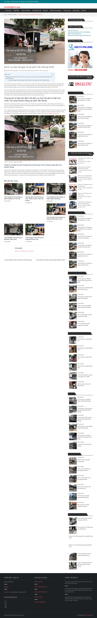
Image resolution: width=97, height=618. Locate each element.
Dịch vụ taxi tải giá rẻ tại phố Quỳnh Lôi (84, 487)
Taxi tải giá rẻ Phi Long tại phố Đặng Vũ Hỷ (50, 260)
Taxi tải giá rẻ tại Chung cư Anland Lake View (13, 238)
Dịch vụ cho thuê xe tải (40, 586)
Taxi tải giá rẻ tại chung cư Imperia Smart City (34, 238)
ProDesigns (89, 615)
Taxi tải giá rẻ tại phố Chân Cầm (84, 366)
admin (16, 70)
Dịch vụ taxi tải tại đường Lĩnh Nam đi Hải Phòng (84, 306)
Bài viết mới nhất (25, 70)
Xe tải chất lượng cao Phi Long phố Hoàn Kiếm (84, 554)
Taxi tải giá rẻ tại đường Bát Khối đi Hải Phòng (85, 288)
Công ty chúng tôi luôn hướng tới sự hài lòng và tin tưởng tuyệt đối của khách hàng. (29, 80)
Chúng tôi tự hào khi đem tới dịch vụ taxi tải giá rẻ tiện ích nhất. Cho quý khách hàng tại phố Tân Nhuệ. (29, 77)
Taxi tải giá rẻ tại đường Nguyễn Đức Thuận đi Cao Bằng (84, 280)
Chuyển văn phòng (55, 10)
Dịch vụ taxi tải (26, 10)
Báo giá (45, 10)
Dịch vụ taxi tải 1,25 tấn (40, 592)
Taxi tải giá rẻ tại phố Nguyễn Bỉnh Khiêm (83, 496)
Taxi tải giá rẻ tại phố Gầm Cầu (84, 357)
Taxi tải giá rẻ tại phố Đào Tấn (84, 339)
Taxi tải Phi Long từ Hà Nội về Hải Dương (18, 260)
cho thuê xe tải (36, 10)
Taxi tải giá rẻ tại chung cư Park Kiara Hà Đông (56, 198)
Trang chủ (8, 10)
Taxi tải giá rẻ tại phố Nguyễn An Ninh (83, 505)
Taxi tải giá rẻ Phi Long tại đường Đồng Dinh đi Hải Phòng (84, 410)
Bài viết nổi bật (35, 70)
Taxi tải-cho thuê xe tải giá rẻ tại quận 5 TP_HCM (84, 375)
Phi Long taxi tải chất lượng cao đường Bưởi (85, 528)
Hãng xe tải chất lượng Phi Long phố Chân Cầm (81, 537)
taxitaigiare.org (12, 7)
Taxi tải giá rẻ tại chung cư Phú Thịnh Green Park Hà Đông (34, 198)
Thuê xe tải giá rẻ (54, 113)
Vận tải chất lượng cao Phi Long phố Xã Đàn (84, 315)
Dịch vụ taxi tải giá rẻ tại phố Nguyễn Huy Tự (84, 469)
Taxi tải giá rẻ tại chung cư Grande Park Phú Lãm (25, 1)
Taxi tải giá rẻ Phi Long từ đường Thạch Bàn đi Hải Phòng (84, 419)
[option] (34, 1)
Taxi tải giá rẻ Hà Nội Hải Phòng (84, 445)
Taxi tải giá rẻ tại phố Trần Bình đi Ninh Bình (84, 297)
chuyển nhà (66, 10)
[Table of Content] (52, 75)
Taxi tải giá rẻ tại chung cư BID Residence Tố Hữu (13, 198)
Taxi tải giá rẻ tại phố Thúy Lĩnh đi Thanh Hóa (84, 427)
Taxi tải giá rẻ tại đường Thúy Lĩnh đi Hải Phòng (84, 400)
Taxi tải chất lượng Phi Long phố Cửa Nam (83, 324)
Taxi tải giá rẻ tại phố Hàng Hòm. (84, 348)
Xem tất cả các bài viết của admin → (25, 251)
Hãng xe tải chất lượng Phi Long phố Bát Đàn (80, 545)
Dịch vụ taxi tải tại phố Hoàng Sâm (83, 460)
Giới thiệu (16, 10)
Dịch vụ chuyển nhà (39, 602)
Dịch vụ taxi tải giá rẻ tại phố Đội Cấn (84, 384)
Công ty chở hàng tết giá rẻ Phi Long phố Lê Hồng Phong (85, 564)
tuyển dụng (76, 10)
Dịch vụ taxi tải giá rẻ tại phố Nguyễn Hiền (84, 478)
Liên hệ (84, 10)
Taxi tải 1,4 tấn (38, 597)
